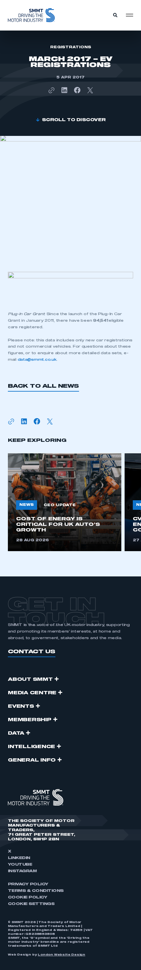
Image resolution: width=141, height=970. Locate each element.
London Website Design (61, 955)
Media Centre (32, 693)
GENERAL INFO (32, 760)
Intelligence (31, 746)
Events (21, 706)
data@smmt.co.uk (37, 359)
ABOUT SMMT (30, 679)
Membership (29, 720)
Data (16, 733)
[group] (64, 502)
